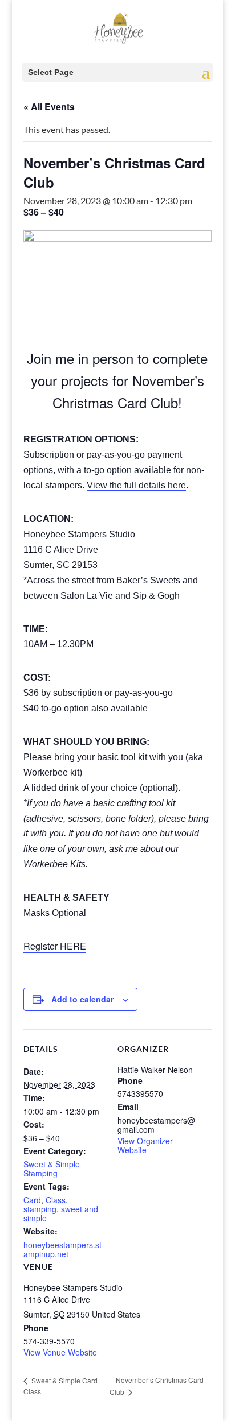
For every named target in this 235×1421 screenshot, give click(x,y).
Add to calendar (82, 999)
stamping (39, 1209)
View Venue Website (60, 1352)
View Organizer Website (145, 1145)
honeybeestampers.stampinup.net (62, 1249)
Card (32, 1199)
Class (56, 1199)
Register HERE (54, 945)
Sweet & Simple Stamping (51, 1168)
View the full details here (136, 485)
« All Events (49, 106)
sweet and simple (60, 1213)
